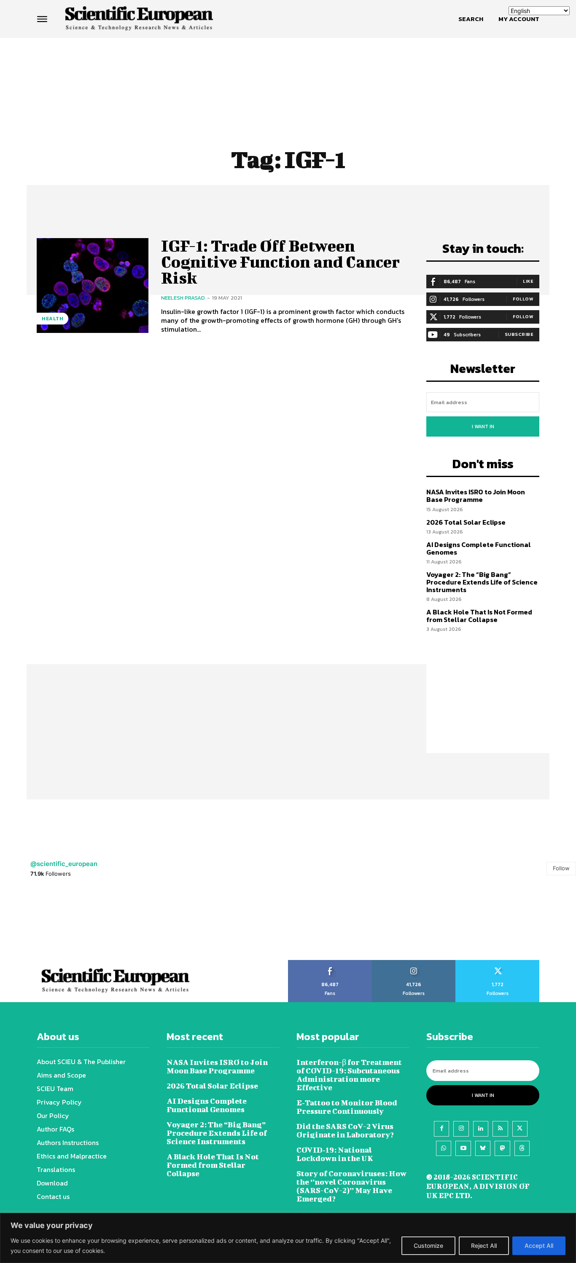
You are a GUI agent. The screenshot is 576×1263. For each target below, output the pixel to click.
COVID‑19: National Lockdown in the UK (334, 1154)
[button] (470, 19)
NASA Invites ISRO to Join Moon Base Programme (475, 495)
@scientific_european (63, 864)
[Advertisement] (288, 70)
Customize (428, 1245)
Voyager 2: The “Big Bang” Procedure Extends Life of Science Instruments (482, 581)
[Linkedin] (480, 1128)
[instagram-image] (36, 924)
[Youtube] (463, 1148)
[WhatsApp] (443, 1148)
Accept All (539, 1245)
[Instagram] (460, 1128)
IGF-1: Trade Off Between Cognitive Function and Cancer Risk (280, 261)
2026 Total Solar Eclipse (466, 522)
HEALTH (52, 318)
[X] (520, 1128)
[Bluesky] (482, 1148)
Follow (523, 298)
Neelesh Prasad (183, 298)
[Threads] (522, 1148)
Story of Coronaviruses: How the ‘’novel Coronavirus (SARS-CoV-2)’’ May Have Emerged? (351, 1186)
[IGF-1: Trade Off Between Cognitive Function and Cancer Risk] (92, 285)
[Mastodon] (502, 1148)
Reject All (484, 1245)
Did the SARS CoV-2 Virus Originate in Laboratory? (345, 1130)
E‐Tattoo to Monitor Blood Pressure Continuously (346, 1107)
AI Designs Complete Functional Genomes (478, 548)
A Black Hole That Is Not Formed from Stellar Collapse (479, 616)
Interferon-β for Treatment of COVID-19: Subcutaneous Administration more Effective (349, 1075)
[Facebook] (441, 1128)
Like (528, 281)
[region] (288, 1238)
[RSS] (500, 1128)
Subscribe (519, 334)
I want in (483, 426)
